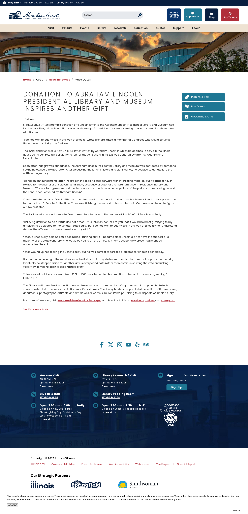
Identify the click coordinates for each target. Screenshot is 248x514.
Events (84, 28)
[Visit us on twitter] (111, 345)
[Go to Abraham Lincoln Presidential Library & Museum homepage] (34, 15)
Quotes (160, 28)
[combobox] (238, 510)
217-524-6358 (111, 397)
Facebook (137, 300)
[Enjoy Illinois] (42, 485)
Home (27, 79)
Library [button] (101, 28)
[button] (237, 503)
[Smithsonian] (138, 485)
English (236, 510)
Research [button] (120, 28)
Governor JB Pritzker (63, 464)
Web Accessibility (119, 464)
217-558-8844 (49, 397)
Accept (12, 505)
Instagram (168, 300)
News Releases (59, 79)
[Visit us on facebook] (102, 345)
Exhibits (67, 28)
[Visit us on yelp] (137, 345)
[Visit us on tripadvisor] (146, 345)
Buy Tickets (198, 106)
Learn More (47, 419)
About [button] (196, 28)
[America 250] (174, 14)
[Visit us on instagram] (119, 345)
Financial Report (186, 464)
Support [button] (178, 28)
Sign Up (176, 387)
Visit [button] (51, 28)
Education (141, 28)
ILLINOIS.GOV (38, 464)
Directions (46, 386)
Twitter (150, 300)
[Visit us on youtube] (128, 345)
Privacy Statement (92, 464)
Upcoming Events (202, 116)
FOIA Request (162, 464)
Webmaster (142, 464)
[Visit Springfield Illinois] (86, 485)
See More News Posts (35, 309)
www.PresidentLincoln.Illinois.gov (79, 300)
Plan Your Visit (200, 97)
